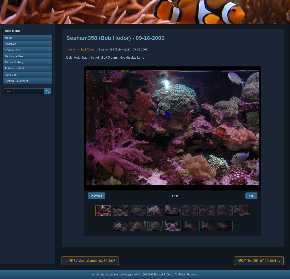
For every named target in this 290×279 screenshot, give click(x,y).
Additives (10, 43)
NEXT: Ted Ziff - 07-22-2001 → (259, 260)
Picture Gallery (14, 62)
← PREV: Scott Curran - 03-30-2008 (90, 260)
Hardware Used (14, 56)
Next (251, 195)
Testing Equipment (16, 80)
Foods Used (12, 50)
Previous (96, 195)
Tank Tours (87, 49)
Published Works (15, 68)
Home (8, 37)
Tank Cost (11, 74)
